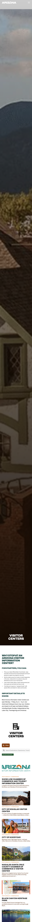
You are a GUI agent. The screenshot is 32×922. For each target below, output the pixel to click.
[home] (9, 2)
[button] (28, 2)
